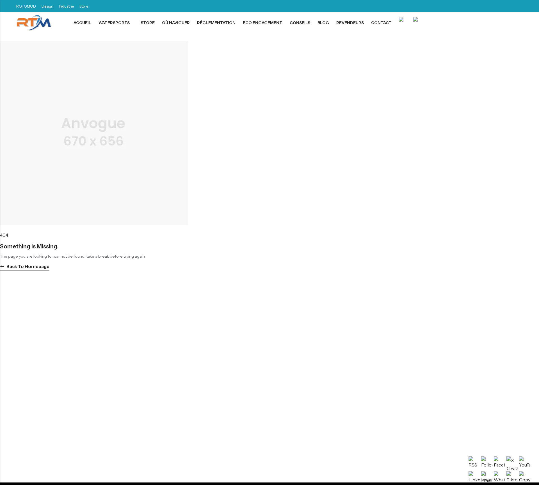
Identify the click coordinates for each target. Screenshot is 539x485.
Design (47, 6)
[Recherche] (520, 23)
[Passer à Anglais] (417, 23)
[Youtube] (521, 6)
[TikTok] (501, 6)
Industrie (66, 6)
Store (83, 6)
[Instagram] (511, 6)
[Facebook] (480, 6)
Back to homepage (27, 266)
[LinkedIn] (490, 6)
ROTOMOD (26, 6)
